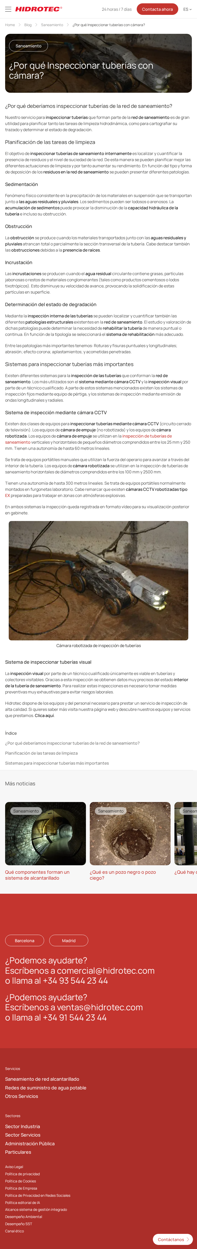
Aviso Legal (14, 1166)
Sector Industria (22, 1126)
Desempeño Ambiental (23, 1216)
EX (7, 495)
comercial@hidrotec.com (106, 970)
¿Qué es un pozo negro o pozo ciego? (123, 875)
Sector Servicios (23, 1135)
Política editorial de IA (22, 1202)
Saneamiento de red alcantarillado (42, 1079)
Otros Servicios (21, 1096)
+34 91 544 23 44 (75, 1017)
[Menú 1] (8, 9)
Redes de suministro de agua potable (45, 1088)
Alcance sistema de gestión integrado (36, 1209)
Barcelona (24, 940)
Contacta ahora (157, 9)
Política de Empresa (21, 1188)
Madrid (69, 940)
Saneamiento (52, 24)
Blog (28, 24)
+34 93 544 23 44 (75, 980)
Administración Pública (30, 1143)
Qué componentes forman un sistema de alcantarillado (37, 875)
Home (10, 24)
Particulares (18, 1152)
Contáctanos (171, 1239)
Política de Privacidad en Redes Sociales (37, 1195)
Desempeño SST (18, 1224)
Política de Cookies (20, 1181)
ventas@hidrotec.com (100, 1007)
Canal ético (14, 1231)
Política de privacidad (22, 1173)
